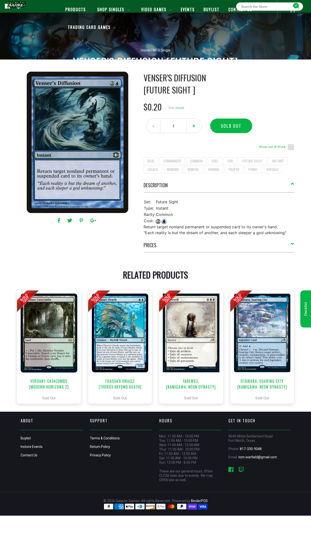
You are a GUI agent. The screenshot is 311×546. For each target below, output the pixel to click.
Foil (230, 160)
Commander (172, 160)
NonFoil (193, 169)
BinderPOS (199, 501)
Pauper (234, 169)
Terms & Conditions (105, 438)
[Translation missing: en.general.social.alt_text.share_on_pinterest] (82, 220)
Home (145, 50)
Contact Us (29, 455)
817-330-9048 (251, 449)
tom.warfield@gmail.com (257, 457)
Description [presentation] (156, 185)
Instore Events (32, 447)
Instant (278, 160)
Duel (215, 160)
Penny (252, 169)
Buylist (26, 438)
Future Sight (252, 160)
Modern (173, 169)
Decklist (306, 309)
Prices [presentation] (150, 245)
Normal (214, 169)
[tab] (219, 187)
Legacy (152, 169)
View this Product (51, 347)
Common (196, 160)
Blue (150, 160)
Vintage (272, 169)
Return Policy (100, 447)
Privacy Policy (100, 455)
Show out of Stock (272, 147)
